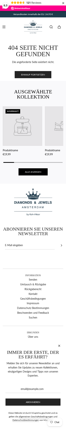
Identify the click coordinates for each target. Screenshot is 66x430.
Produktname (10, 150)
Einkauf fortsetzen (33, 74)
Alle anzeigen (33, 171)
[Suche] (51, 27)
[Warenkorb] (59, 27)
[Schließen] (59, 346)
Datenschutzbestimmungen (25, 420)
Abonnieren (33, 402)
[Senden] (61, 245)
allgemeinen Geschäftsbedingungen (36, 416)
